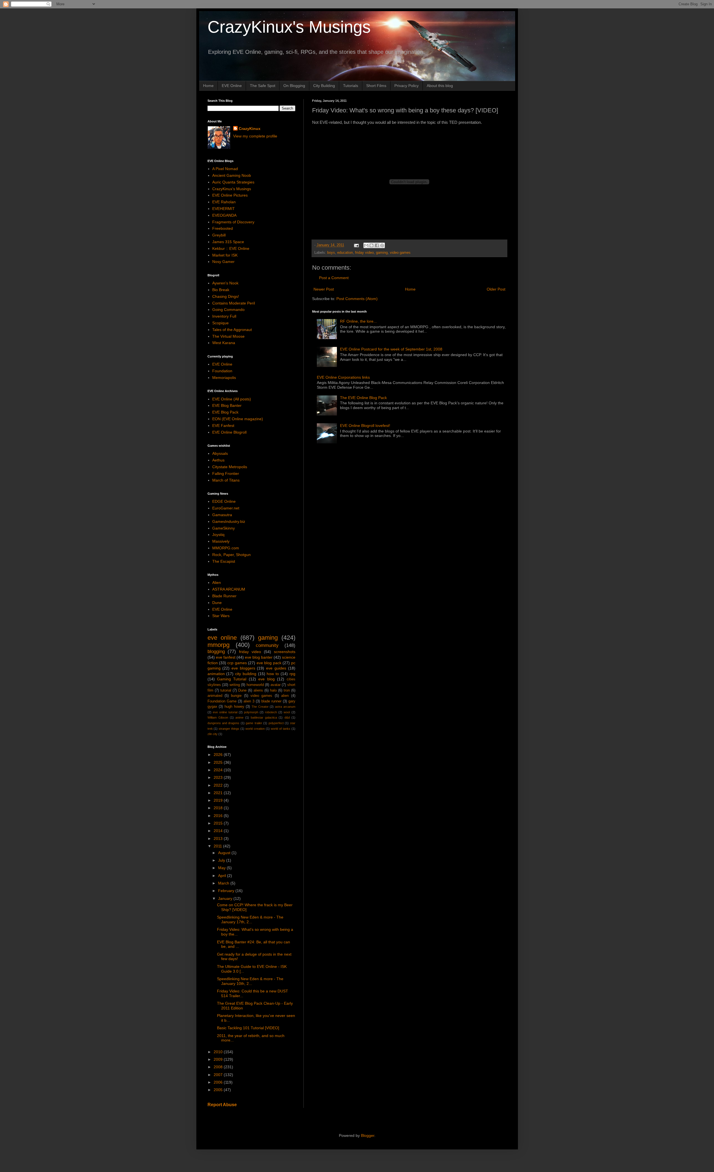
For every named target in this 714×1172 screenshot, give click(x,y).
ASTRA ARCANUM (228, 589)
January (225, 898)
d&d (287, 717)
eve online (222, 637)
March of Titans (226, 480)
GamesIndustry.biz (228, 521)
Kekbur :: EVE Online (230, 248)
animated (215, 696)
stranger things (229, 728)
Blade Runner (224, 596)
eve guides (276, 668)
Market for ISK (225, 255)
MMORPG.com (225, 548)
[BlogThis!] (371, 245)
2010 (219, 1052)
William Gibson (218, 717)
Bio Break (220, 289)
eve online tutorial (225, 712)
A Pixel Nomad (225, 168)
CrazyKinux (249, 128)
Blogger (367, 1135)
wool (287, 712)
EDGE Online (224, 501)
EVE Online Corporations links (343, 377)
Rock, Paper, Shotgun (231, 554)
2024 (219, 770)
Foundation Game (222, 701)
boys (331, 253)
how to (273, 673)
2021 (219, 793)
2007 (219, 1074)
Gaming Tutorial (231, 679)
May (222, 868)
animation (216, 673)
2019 (219, 800)
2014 (219, 830)
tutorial (225, 690)
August (224, 852)
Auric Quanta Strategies (233, 182)
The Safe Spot (262, 85)
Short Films (376, 85)
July (222, 860)
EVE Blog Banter (227, 405)
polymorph (251, 712)
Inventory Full (224, 316)
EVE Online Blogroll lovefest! (365, 425)
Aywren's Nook (225, 283)
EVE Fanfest (223, 425)
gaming (382, 253)
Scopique (220, 323)
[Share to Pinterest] (382, 245)
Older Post (496, 289)
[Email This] (366, 245)
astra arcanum (285, 706)
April (222, 875)
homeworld (255, 685)
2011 (218, 846)
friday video (364, 253)
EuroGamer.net (225, 508)
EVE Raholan (224, 202)
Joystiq (218, 534)
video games (400, 253)
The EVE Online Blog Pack (363, 397)
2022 (219, 785)
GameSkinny (223, 528)
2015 (219, 823)
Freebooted (222, 228)
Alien (216, 582)
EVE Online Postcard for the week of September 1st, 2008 (391, 349)
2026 (219, 754)
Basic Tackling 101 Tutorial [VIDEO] (248, 1028)
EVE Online (232, 85)
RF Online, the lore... (358, 321)
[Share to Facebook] (377, 245)
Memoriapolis (224, 377)
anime (239, 717)
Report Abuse (222, 1104)
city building (245, 673)
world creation (255, 728)
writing (235, 685)
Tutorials (350, 85)
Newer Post (323, 289)
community (267, 645)
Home (208, 85)
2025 (219, 762)
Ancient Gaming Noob (231, 175)
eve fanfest (225, 657)
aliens (258, 690)
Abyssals (220, 453)
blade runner (271, 701)
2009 (219, 1059)
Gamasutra (222, 515)
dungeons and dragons (224, 723)
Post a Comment (334, 278)
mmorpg (219, 644)
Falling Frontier (225, 473)
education (345, 253)
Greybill (219, 235)
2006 (219, 1082)
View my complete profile (255, 136)
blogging (216, 651)
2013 (219, 838)
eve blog (266, 679)
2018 (219, 808)
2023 (219, 777)
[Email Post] (356, 245)
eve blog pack (269, 663)
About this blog (440, 85)
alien (285, 696)
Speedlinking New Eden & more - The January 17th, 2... (250, 919)
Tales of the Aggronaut (232, 329)
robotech (271, 712)
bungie (236, 696)
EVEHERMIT (223, 208)
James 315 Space (228, 242)
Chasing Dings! (225, 296)
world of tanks (280, 728)
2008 (219, 1067)
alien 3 (248, 701)
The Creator (260, 706)
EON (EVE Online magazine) (237, 419)
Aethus (218, 460)
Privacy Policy (406, 85)
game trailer (254, 723)
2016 (219, 815)
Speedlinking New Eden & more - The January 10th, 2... (250, 981)
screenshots (284, 651)
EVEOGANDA (224, 215)
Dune (217, 602)
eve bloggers (243, 668)
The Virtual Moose (228, 336)
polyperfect (276, 723)
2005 (219, 1090)
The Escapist (223, 561)
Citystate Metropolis (229, 467)
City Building (324, 85)
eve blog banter (258, 657)
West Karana (223, 342)
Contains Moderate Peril (233, 303)
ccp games (237, 663)
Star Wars (221, 615)
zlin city (213, 734)
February (226, 890)
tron (287, 690)
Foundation (222, 371)
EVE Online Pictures (230, 195)
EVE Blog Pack (225, 412)
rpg (292, 673)
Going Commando (228, 309)
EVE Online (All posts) (231, 399)
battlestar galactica (264, 717)
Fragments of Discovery (233, 222)
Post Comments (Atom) (357, 298)
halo (273, 690)
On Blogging (294, 85)
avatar (276, 685)
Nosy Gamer (223, 261)
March (224, 883)
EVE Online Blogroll (229, 432)
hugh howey (234, 707)
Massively (221, 541)
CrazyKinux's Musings (289, 27)
